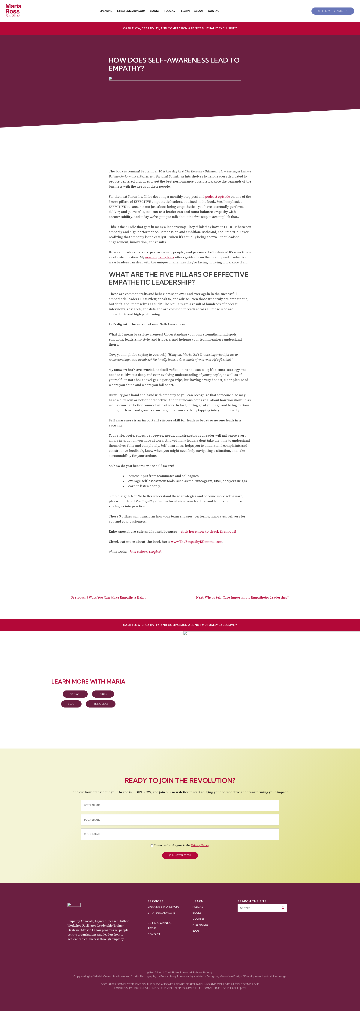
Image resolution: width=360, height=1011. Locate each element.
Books (154, 10)
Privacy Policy (200, 845)
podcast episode (217, 197)
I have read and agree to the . (182, 845)
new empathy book (159, 257)
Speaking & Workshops (163, 906)
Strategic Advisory (131, 10)
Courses (199, 918)
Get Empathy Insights (332, 11)
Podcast (170, 10)
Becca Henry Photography (177, 976)
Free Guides (101, 703)
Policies (197, 972)
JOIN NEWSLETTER (180, 855)
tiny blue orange (276, 976)
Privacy (207, 972)
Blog (71, 703)
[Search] (282, 908)
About (198, 10)
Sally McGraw (101, 976)
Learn (185, 10)
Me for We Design (231, 976)
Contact (214, 10)
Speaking (106, 10)
